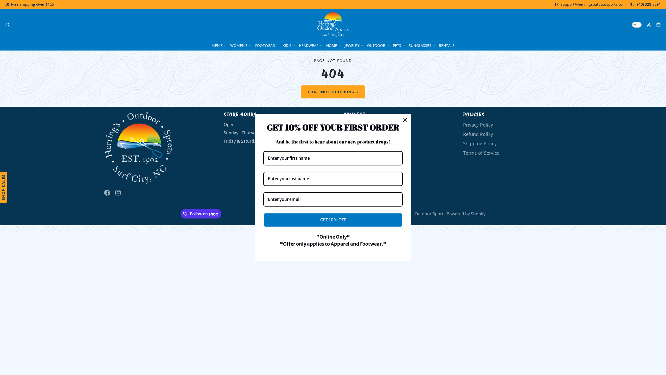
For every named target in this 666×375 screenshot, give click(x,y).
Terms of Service (481, 153)
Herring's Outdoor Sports (420, 214)
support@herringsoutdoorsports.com (593, 4)
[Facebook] (107, 193)
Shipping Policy (480, 143)
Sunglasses (420, 45)
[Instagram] (118, 193)
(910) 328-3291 (648, 4)
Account (648, 24)
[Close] (405, 120)
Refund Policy (478, 134)
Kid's (287, 45)
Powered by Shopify (466, 214)
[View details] (138, 148)
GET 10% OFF (333, 219)
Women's (239, 45)
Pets (397, 45)
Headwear (309, 45)
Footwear (265, 45)
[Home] (333, 24)
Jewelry (352, 45)
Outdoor (376, 45)
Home (331, 45)
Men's (217, 45)
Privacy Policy (478, 125)
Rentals (446, 45)
